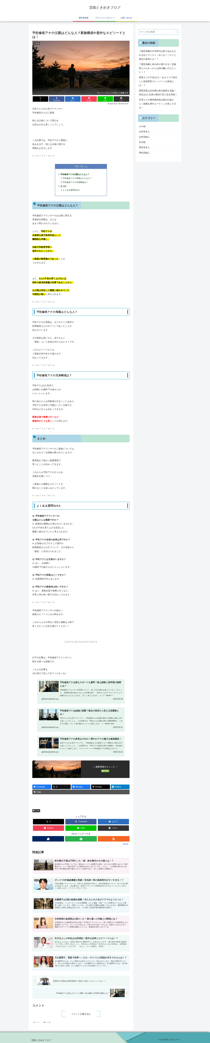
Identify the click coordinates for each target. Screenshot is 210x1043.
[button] (121, 99)
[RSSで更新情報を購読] (114, 839)
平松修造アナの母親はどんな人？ (77, 178)
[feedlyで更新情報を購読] (81, 839)
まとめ (63, 186)
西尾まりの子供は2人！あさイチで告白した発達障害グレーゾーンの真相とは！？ (158, 81)
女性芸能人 (144, 137)
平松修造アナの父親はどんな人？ (75, 174)
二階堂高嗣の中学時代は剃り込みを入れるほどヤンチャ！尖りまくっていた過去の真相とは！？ (157, 55)
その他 (37, 811)
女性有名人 (144, 131)
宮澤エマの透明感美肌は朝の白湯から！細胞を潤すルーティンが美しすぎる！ (157, 104)
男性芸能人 (144, 153)
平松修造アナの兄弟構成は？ (75, 182)
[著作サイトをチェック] (48, 839)
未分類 (142, 142)
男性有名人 (144, 147)
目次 (77, 166)
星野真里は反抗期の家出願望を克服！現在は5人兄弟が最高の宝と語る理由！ (158, 92)
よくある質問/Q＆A (71, 190)
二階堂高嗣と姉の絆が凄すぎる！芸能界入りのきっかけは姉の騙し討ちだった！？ (157, 68)
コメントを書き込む (81, 1014)
